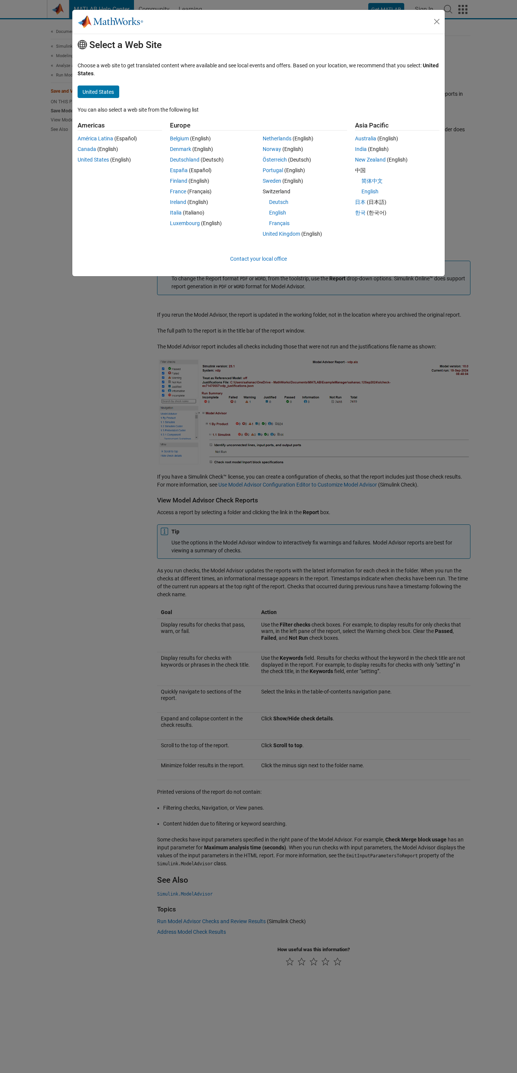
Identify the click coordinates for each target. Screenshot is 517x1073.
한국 (360, 213)
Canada (87, 149)
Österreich (275, 160)
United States (93, 160)
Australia (365, 138)
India (361, 149)
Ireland (178, 202)
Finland (178, 181)
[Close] (436, 21)
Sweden (272, 181)
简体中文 (372, 181)
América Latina (95, 138)
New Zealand (370, 160)
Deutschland (184, 160)
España (179, 170)
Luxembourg (185, 223)
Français (279, 223)
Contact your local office (258, 259)
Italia (176, 213)
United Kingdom (281, 234)
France (178, 191)
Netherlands (277, 138)
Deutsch (278, 202)
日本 (360, 202)
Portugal (273, 170)
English (277, 213)
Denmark (180, 149)
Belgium (179, 138)
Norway (272, 149)
